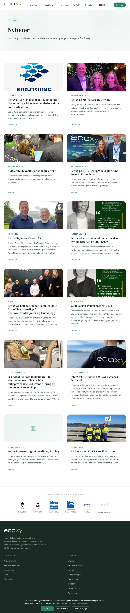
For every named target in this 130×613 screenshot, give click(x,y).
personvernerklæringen (78, 603)
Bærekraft (8, 579)
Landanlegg (9, 570)
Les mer (11, 124)
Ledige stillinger (74, 574)
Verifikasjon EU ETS (12, 565)
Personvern (72, 593)
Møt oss (71, 570)
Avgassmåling (10, 561)
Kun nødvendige (80, 609)
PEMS (6, 574)
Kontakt (76, 5)
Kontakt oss (73, 579)
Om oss (64, 5)
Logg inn (119, 5)
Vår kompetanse (75, 565)
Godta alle (47, 609)
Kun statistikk (62, 609)
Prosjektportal (74, 588)
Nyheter (89, 5)
